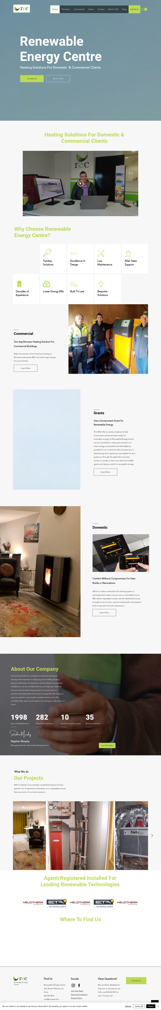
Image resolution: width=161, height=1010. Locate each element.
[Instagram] (73, 985)
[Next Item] (152, 836)
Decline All (139, 1006)
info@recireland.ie (51, 999)
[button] (144, 9)
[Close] (158, 1006)
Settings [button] (128, 1006)
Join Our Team (77, 991)
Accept (150, 1006)
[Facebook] (79, 985)
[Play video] (80, 183)
